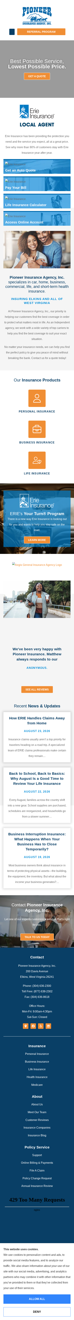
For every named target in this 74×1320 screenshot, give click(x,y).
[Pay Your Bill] (37, 184)
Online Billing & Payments (37, 1162)
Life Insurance (37, 1069)
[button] (12, 32)
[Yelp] (41, 1026)
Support (37, 1155)
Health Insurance (37, 1077)
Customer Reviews (37, 1120)
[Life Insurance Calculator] (37, 201)
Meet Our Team (37, 1112)
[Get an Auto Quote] (37, 167)
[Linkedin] (48, 1026)
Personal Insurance (37, 1053)
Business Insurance (37, 1061)
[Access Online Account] (37, 219)
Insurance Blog (37, 1135)
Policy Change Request (37, 1178)
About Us (37, 1104)
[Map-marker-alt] (25, 1026)
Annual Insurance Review (37, 1185)
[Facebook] (33, 1026)
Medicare (37, 1084)
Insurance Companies (37, 1127)
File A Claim (37, 1170)
